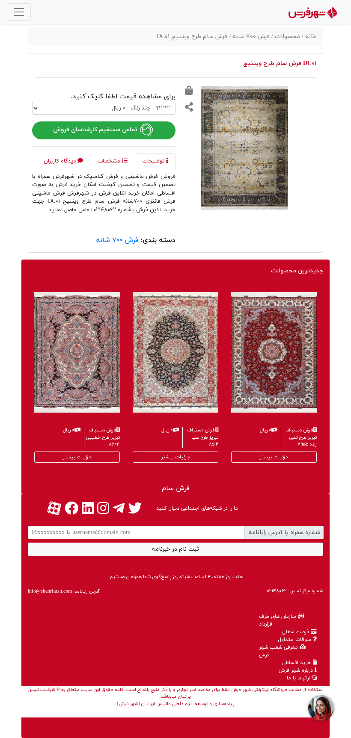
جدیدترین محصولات (297, 271)
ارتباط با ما (299, 678)
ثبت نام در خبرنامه (175, 549)
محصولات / (286, 36)
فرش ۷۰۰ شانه (117, 240)
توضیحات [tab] (154, 161)
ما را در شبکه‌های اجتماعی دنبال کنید (197, 508)
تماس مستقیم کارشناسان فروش (96, 130)
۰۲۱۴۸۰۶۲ (277, 590)
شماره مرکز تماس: (295, 590)
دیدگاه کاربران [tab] (60, 161)
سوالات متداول (295, 639)
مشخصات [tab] (110, 161)
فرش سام (176, 488)
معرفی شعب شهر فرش (279, 651)
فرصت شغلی (296, 632)
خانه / (309, 36)
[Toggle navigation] (19, 12)
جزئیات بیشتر (77, 457)
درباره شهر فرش (297, 670)
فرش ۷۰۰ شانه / (250, 36)
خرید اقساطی (297, 662)
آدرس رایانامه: (63, 591)
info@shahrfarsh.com (50, 591)
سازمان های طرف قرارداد (278, 620)
